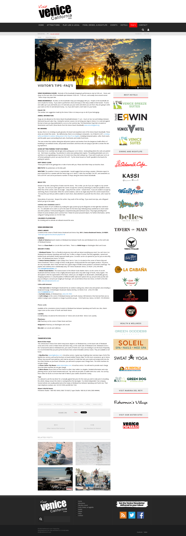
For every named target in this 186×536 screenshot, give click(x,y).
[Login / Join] (148, 29)
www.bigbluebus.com (55, 355)
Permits (67, 404)
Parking (55, 487)
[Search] (143, 29)
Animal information (45, 404)
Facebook (138, 33)
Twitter (146, 33)
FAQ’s (133, 25)
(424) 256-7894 (67, 294)
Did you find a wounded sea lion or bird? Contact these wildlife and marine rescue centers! (93, 458)
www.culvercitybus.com (64, 365)
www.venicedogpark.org (91, 125)
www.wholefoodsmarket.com (50, 281)
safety (88, 404)
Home (41, 25)
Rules (81, 404)
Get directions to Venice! (92, 428)
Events (114, 25)
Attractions (53, 25)
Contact (143, 25)
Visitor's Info (97, 404)
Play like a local (71, 25)
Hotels (124, 25)
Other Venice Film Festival (56, 428)
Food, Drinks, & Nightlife (95, 25)
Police (75, 404)
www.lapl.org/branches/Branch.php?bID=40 (51, 234)
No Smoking (58, 404)
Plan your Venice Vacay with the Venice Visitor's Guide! (69, 34)
